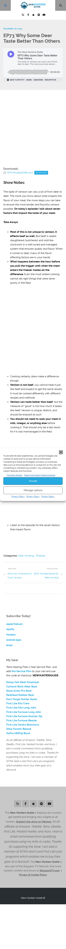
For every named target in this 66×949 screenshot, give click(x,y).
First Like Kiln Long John (21, 707)
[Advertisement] (33, 128)
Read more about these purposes (39, 475)
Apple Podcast (14, 624)
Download (41, 173)
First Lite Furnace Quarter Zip (24, 716)
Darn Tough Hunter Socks (21, 699)
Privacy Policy (18, 496)
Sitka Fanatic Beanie (18, 728)
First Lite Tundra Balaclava (22, 724)
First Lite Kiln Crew (18, 703)
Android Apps (13, 640)
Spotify (10, 629)
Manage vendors (15, 475)
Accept (33, 480)
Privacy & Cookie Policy (33, 874)
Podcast (40, 555)
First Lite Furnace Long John (23, 712)
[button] (61, 452)
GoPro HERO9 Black (18, 733)
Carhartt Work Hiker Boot (21, 686)
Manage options (33, 490)
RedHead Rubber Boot (20, 695)
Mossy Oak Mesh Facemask (22, 682)
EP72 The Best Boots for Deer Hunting (46, 575)
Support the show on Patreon (33, 821)
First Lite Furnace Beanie (21, 720)
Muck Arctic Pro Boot (19, 690)
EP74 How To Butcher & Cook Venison (20, 575)
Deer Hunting (26, 555)
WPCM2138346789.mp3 (20, 172)
